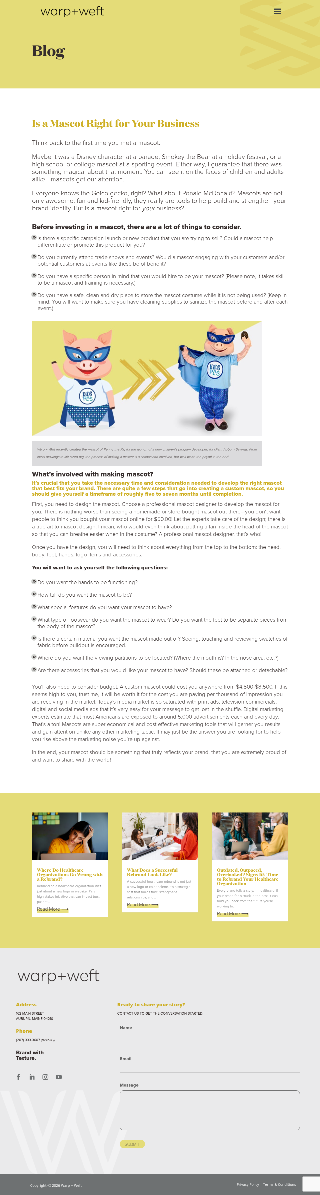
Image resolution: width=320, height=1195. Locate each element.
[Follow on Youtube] (58, 1077)
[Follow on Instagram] (45, 1077)
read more (48, 909)
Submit (132, 1144)
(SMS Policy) (48, 1040)
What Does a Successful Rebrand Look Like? (152, 872)
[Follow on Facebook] (18, 1077)
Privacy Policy (248, 1184)
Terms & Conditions (279, 1184)
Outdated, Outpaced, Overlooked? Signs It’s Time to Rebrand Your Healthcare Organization (247, 876)
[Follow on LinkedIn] (32, 1077)
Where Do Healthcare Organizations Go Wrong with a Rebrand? (69, 874)
